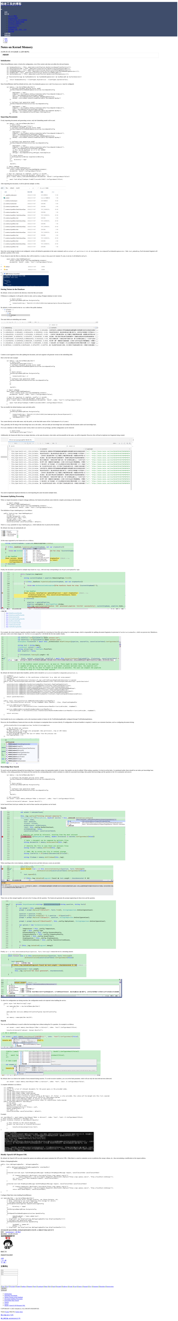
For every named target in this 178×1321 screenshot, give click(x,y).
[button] (2, 1258)
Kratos (7, 1312)
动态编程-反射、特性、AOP (17, 29)
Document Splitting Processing (13, 1299)
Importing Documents (10, 1295)
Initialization (8, 1294)
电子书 (6, 14)
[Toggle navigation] (1, 9)
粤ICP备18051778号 (7, 1315)
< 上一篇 (3, 1260)
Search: (6, 1302)
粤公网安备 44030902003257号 (10, 1318)
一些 (15, 1232)
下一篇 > (3, 1262)
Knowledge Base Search (11, 1300)
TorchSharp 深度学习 (14, 24)
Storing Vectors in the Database (13, 1297)
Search (6, 1304)
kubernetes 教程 (13, 18)
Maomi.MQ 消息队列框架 (16, 22)
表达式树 (11, 31)
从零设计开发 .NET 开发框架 (17, 20)
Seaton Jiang (19, 1312)
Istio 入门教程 (12, 16)
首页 (5, 12)
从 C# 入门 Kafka (13, 25)
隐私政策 (7, 35)
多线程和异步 (12, 27)
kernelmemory (10, 1232)
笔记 (19, 1232)
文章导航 (7, 33)
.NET (6, 40)
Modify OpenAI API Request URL (14, 1305)
